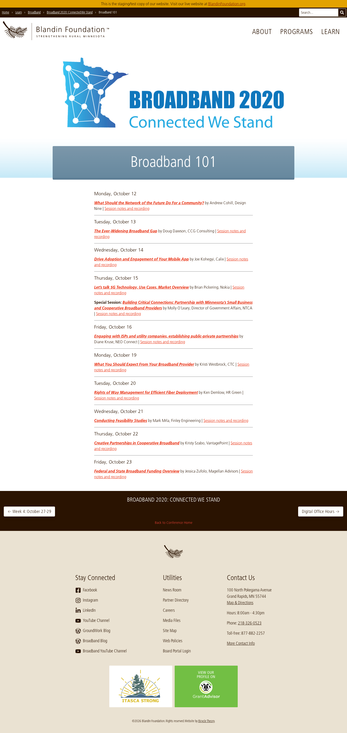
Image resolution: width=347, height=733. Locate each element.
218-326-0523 (250, 623)
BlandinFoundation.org (226, 3)
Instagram (90, 600)
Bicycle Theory (206, 721)
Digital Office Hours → (320, 511)
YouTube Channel (96, 620)
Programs (296, 31)
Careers (169, 610)
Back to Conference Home (173, 522)
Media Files (171, 620)
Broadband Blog (95, 640)
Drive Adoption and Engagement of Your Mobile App (141, 259)
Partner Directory (176, 600)
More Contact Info (241, 643)
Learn (330, 31)
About (262, 31)
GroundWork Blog (96, 630)
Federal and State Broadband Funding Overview (136, 471)
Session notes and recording (127, 208)
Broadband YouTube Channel (105, 651)
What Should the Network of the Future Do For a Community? (149, 202)
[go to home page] (56, 31)
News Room (172, 590)
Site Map (170, 630)
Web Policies (172, 640)
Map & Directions (240, 602)
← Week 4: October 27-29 (29, 511)
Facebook (90, 590)
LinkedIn (89, 610)
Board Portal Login (177, 651)
